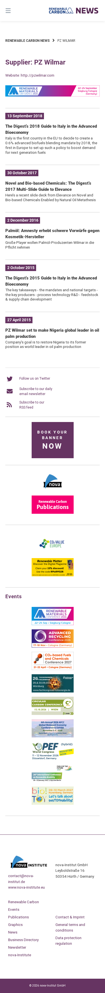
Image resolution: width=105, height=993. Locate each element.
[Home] (74, 10)
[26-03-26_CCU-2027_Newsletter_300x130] (53, 669)
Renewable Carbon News (27, 41)
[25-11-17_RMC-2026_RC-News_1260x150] (52, 95)
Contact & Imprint (70, 917)
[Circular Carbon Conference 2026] (53, 714)
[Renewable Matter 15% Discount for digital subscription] (53, 575)
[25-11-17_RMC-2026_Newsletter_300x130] (53, 624)
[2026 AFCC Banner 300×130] (53, 736)
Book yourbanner (52, 440)
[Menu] (14, 10)
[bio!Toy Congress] (53, 804)
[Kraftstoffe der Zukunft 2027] (53, 781)
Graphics (15, 924)
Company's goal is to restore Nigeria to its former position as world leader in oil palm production (45, 344)
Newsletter (17, 947)
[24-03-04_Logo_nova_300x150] (53, 490)
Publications (18, 917)
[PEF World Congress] (53, 759)
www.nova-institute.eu (26, 887)
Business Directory (23, 939)
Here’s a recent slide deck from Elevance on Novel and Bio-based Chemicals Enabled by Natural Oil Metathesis (50, 197)
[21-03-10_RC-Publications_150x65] (53, 513)
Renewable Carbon (23, 902)
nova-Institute (19, 955)
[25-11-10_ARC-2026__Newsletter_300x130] (53, 646)
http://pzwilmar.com (37, 75)
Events (13, 909)
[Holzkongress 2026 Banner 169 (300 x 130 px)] (53, 691)
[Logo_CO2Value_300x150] (53, 553)
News (12, 932)
